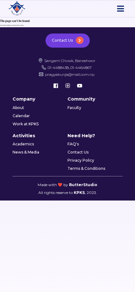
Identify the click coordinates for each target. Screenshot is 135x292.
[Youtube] (79, 85)
